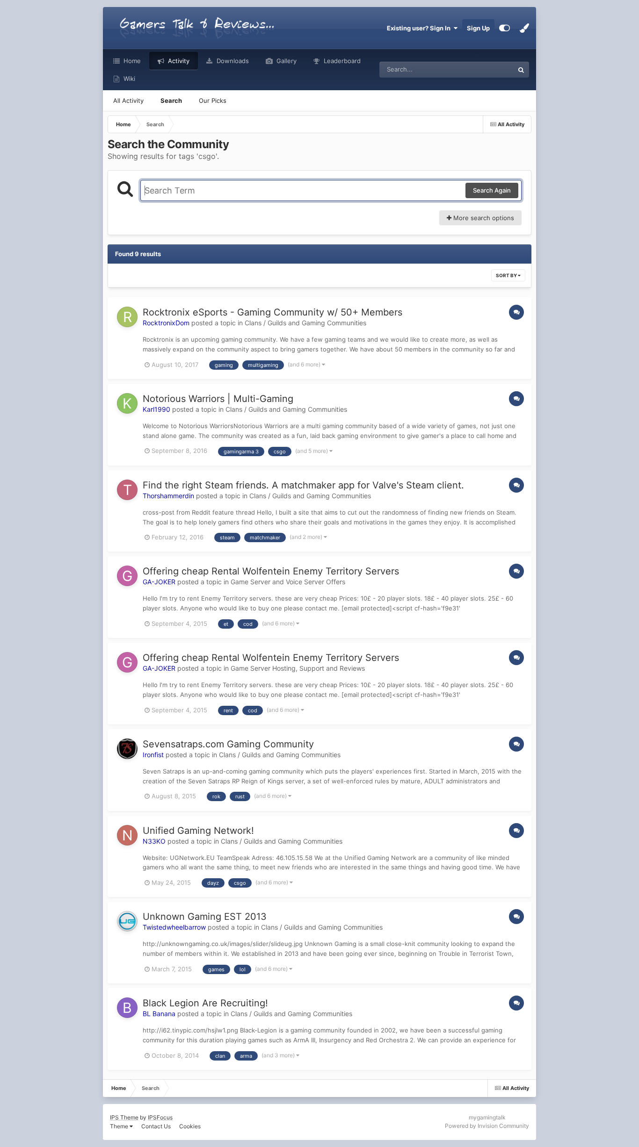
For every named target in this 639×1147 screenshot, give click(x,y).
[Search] (521, 70)
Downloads (232, 61)
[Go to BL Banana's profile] (127, 1007)
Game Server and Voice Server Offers (288, 582)
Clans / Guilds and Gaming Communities (305, 323)
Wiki (128, 78)
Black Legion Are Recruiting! (205, 1003)
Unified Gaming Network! (198, 830)
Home (131, 61)
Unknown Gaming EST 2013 (205, 916)
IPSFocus (160, 1117)
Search (171, 100)
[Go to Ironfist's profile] (127, 748)
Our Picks (212, 100)
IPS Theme (124, 1117)
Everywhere (485, 69)
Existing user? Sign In (420, 28)
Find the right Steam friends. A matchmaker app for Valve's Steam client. (303, 485)
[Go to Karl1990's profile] (127, 403)
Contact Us (156, 1126)
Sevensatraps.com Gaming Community (228, 744)
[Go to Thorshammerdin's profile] (127, 490)
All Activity (128, 100)
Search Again (492, 190)
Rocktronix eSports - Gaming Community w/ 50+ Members (272, 312)
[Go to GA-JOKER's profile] (127, 576)
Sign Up (478, 28)
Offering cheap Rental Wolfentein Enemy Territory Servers (271, 571)
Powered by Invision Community (487, 1125)
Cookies (190, 1126)
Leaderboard (341, 61)
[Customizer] (504, 28)
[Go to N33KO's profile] (127, 835)
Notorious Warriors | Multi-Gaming (218, 398)
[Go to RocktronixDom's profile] (127, 317)
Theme (120, 1126)
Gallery (286, 61)
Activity (177, 61)
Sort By (507, 275)
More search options (482, 218)
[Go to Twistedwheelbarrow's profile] (127, 921)
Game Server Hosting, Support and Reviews (298, 668)
